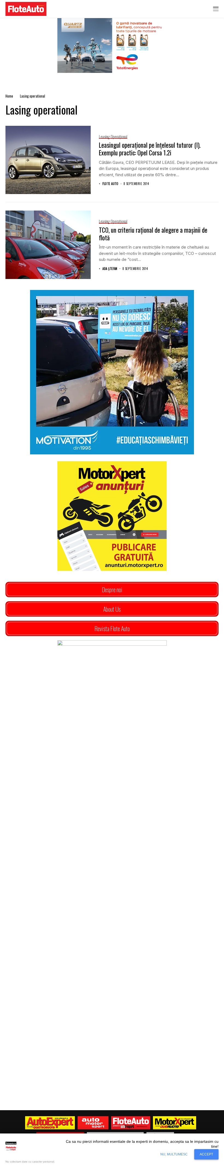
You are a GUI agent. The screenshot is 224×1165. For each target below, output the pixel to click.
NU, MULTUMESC (174, 1154)
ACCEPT (206, 1154)
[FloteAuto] (130, 1122)
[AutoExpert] (50, 1122)
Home (9, 96)
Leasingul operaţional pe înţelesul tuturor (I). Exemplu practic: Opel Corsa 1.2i (150, 148)
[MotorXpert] (174, 1122)
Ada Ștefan (109, 268)
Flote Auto (110, 184)
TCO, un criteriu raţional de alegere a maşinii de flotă (153, 233)
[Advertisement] (112, 904)
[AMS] (93, 1122)
